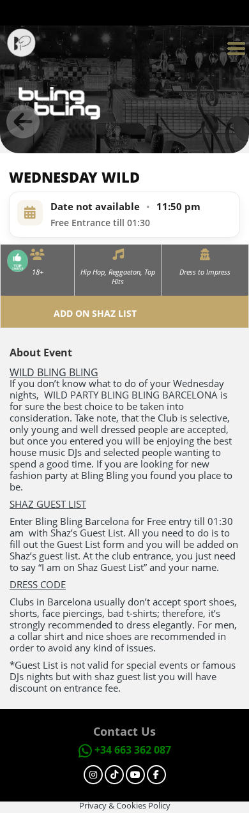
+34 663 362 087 (132, 750)
